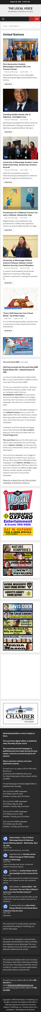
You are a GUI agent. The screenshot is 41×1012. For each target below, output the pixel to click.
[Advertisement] (20, 676)
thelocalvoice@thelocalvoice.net (20, 985)
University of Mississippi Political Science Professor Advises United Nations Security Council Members (20, 246)
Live (37, 19)
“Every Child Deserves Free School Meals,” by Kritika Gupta (20, 299)
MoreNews (20, 1010)
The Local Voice (20, 8)
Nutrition (8, 308)
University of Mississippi (11, 72)
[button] (3, 19)
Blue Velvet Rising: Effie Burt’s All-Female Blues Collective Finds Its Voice (20, 908)
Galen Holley (14, 837)
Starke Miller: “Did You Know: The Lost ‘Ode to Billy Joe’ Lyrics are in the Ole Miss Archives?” (20, 889)
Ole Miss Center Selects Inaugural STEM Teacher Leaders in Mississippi (19, 857)
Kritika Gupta (7, 318)
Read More (9, 83)
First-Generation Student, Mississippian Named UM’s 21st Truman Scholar (20, 50)
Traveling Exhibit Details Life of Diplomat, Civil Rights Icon (20, 100)
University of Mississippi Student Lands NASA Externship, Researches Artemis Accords (20, 148)
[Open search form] (26, 19)
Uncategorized (16, 308)
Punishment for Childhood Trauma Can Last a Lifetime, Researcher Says (20, 198)
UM (6, 59)
